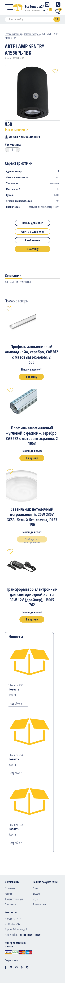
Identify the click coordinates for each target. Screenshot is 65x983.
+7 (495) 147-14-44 (13, 918)
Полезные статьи (39, 904)
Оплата (35, 888)
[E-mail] (47, 4)
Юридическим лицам (14, 899)
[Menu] (9, 7)
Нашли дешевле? (32, 223)
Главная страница (13, 34)
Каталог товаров (32, 34)
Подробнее (15, 703)
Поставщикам (10, 904)
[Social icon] (5, 967)
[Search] (56, 19)
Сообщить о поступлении (32, 539)
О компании (10, 888)
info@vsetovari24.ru (13, 924)
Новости (8, 893)
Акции (35, 899)
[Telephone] (58, 4)
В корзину (32, 249)
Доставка (36, 893)
